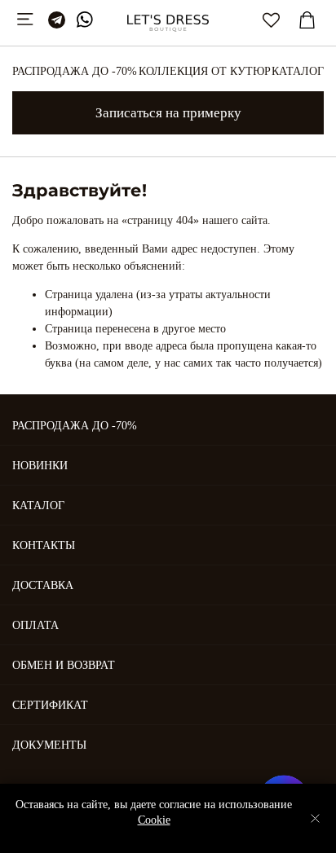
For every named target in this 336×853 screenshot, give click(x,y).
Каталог (298, 71)
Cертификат (50, 705)
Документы (49, 745)
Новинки (40, 465)
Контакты (43, 545)
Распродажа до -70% (74, 71)
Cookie (154, 820)
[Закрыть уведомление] (315, 818)
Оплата (35, 625)
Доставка (42, 585)
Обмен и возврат (63, 665)
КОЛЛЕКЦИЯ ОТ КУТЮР (205, 71)
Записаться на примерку (168, 113)
